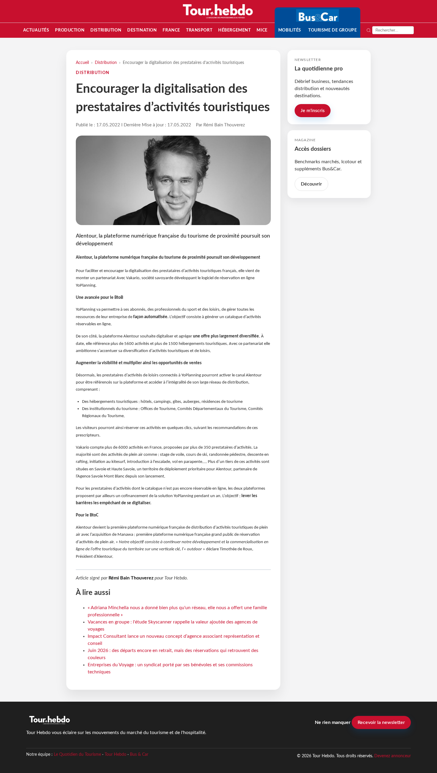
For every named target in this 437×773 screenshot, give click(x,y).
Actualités (36, 30)
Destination (142, 30)
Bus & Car (139, 754)
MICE (262, 30)
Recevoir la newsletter (381, 722)
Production (69, 30)
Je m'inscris (313, 110)
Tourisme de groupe (332, 30)
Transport (199, 30)
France (171, 30)
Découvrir (311, 184)
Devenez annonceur (392, 756)
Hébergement (234, 30)
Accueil (82, 62)
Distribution (105, 30)
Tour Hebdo (115, 754)
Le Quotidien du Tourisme (77, 754)
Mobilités (289, 30)
